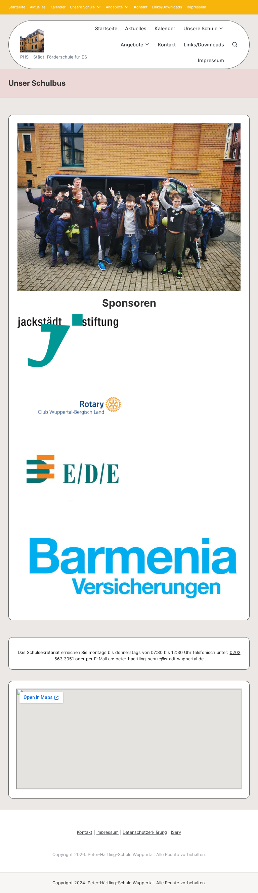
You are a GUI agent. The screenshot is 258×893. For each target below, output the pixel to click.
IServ (176, 832)
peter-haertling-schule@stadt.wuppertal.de (160, 658)
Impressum (107, 832)
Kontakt (84, 832)
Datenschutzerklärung (145, 832)
